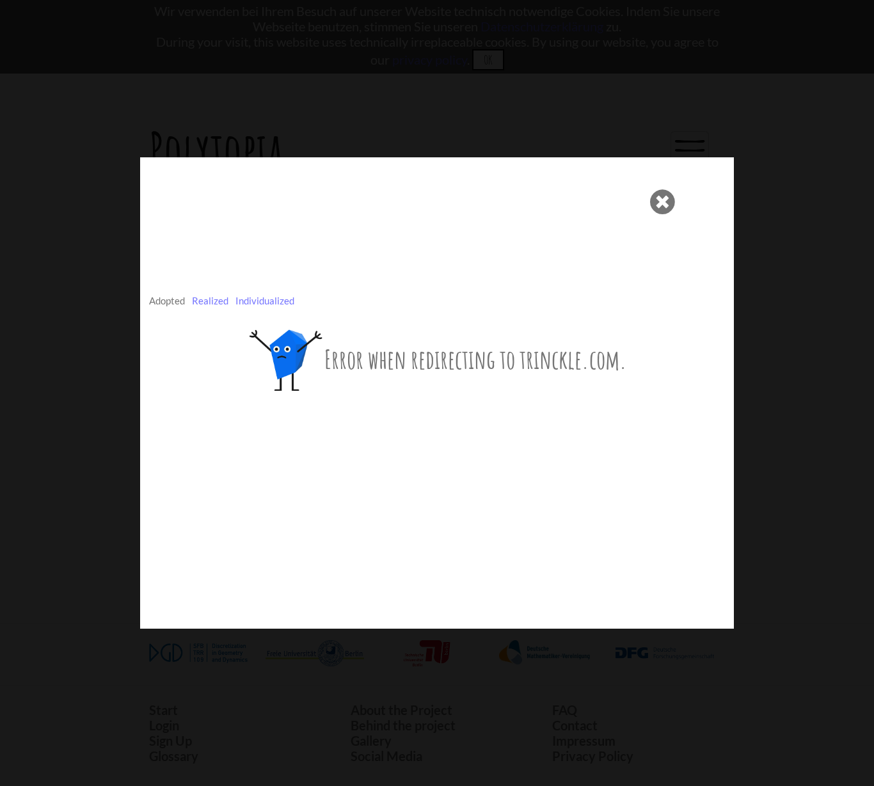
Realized (210, 300)
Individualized (264, 300)
